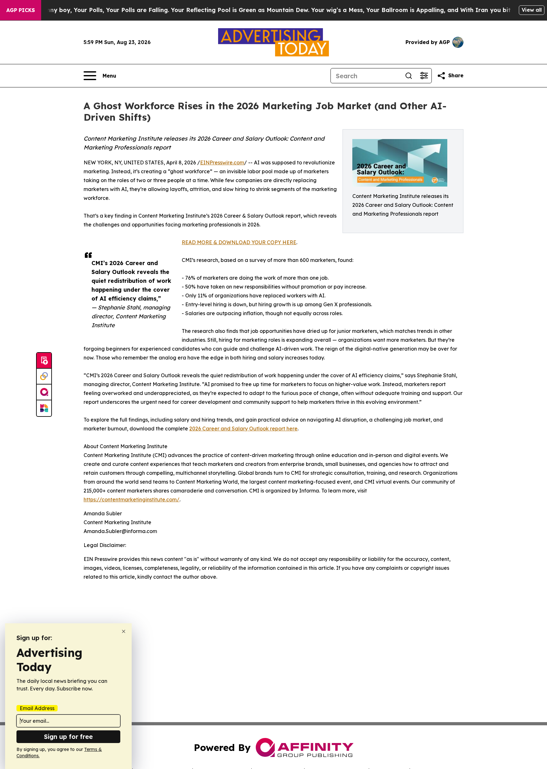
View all (532, 10)
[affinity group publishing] (44, 392)
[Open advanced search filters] (423, 75)
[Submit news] (44, 361)
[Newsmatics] (44, 408)
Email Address (37, 708)
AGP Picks (20, 10)
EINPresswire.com (222, 162)
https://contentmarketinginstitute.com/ (131, 499)
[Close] (124, 631)
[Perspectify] (44, 377)
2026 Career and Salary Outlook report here (243, 428)
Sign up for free (68, 736)
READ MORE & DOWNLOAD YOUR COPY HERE (239, 242)
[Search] (408, 75)
